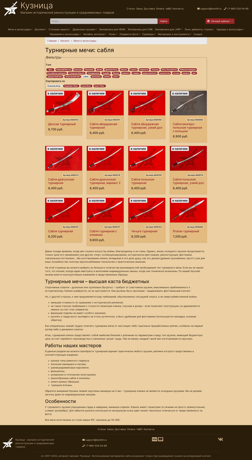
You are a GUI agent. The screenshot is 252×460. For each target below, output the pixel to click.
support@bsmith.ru (96, 439)
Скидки (198, 34)
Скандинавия (93, 73)
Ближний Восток (64, 69)
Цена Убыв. (99, 86)
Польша (155, 69)
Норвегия (144, 69)
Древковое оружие (84, 29)
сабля (85, 76)
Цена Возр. (86, 86)
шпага (116, 76)
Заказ (139, 8)
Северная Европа (76, 73)
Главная (52, 40)
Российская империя (56, 73)
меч (194, 73)
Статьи (131, 8)
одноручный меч (54, 76)
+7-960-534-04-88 (96, 445)
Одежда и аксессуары (229, 29)
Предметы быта (129, 34)
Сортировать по (55, 81)
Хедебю (106, 73)
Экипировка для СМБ (140, 29)
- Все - (50, 69)
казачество (165, 73)
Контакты (178, 8)
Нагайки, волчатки (94, 34)
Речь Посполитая (169, 69)
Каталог (65, 40)
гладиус (136, 73)
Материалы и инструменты (173, 34)
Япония (116, 73)
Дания (99, 69)
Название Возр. (54, 86)
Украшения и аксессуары (64, 34)
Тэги (48, 64)
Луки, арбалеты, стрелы (198, 29)
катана (176, 73)
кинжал (186, 73)
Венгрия (78, 69)
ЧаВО (168, 8)
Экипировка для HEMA (112, 29)
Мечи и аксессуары (19, 29)
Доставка (149, 8)
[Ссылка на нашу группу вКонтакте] (220, 440)
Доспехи (40, 29)
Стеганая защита (59, 29)
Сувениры (148, 34)
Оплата (160, 8)
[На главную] (11, 9)
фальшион (96, 76)
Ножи (112, 34)
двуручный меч (150, 73)
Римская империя (188, 69)
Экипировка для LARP (168, 29)
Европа (124, 69)
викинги (125, 73)
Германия (89, 69)
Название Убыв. (71, 86)
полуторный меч (72, 76)
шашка (107, 76)
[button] (220, 21)
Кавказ (133, 69)
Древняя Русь (111, 69)
